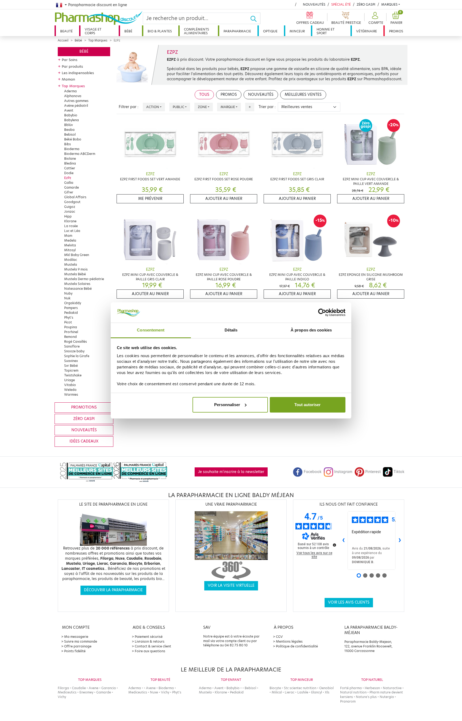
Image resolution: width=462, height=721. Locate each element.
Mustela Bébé (75, 274)
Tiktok (399, 471)
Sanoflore (72, 346)
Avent (68, 110)
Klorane (70, 221)
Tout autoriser (307, 404)
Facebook (312, 471)
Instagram (343, 471)
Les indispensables (78, 72)
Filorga (63, 688)
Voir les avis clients (348, 602)
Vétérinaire (366, 31)
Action (152, 107)
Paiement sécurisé (149, 636)
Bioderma (71, 149)
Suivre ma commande (80, 641)
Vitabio (70, 385)
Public (178, 107)
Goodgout (72, 202)
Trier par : (267, 106)
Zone (202, 107)
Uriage (69, 380)
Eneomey (86, 692)
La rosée (71, 226)
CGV (279, 636)
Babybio (70, 115)
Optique (270, 31)
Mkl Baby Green (76, 255)
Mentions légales (289, 641)
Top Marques (97, 40)
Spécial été (341, 4)
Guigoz (69, 206)
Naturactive (392, 688)
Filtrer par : (128, 106)
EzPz (67, 178)
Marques (389, 4)
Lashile (302, 692)
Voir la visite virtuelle (231, 585)
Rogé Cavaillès (75, 341)
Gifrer (68, 192)
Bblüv (68, 125)
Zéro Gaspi (366, 4)
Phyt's (68, 317)
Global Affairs (75, 197)
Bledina (70, 163)
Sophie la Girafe (76, 356)
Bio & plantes (160, 31)
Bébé (128, 31)
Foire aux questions (150, 651)
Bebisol (70, 134)
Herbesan (372, 688)
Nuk (67, 298)
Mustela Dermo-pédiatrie (84, 279)
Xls (327, 692)
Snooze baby (74, 351)
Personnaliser (227, 404)
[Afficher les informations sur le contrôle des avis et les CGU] (334, 545)
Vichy (62, 697)
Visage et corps (93, 31)
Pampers (71, 308)
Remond (70, 336)
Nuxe (154, 692)
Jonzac (69, 211)
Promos (396, 31)
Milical (277, 692)
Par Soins (69, 59)
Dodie (69, 173)
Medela (70, 240)
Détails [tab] (231, 330)
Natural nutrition (353, 692)
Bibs (67, 144)
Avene (93, 688)
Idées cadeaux (84, 441)
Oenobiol (326, 688)
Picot (68, 322)
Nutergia (387, 697)
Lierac (289, 692)
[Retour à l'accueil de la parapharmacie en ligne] (99, 18)
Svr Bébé (71, 365)
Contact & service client (153, 646)
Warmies (71, 394)
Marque (228, 107)
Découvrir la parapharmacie (113, 590)
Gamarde (71, 187)
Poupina (70, 327)
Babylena (71, 120)
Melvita (70, 245)
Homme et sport (325, 31)
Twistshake (73, 375)
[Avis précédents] (343, 540)
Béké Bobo (72, 139)
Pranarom (348, 701)
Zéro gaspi (84, 418)
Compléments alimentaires (196, 31)
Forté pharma (351, 688)
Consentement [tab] (150, 330)
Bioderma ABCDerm (79, 153)
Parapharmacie (237, 31)
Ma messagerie (76, 636)
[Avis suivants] (399, 540)
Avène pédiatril (76, 105)
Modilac (70, 259)
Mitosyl (70, 250)
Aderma (70, 91)
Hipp (68, 216)
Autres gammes (76, 100)
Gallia (68, 182)
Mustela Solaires (77, 283)
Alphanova (72, 96)
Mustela (70, 264)
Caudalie (79, 688)
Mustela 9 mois (76, 269)
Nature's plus (366, 697)
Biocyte (275, 688)
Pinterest (373, 471)
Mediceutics (67, 692)
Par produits (72, 66)
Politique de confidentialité (297, 646)
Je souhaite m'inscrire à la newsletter (231, 471)
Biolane (70, 158)
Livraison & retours (149, 641)
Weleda (70, 389)
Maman (68, 79)
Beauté (66, 31)
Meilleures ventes (303, 94)
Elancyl (316, 692)
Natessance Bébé (78, 288)
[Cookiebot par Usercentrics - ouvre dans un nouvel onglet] (322, 312)
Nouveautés (314, 4)
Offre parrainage (77, 646)
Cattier (69, 168)
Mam (68, 235)
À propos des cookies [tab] (311, 330)
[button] (375, 18)
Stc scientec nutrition (300, 688)
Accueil (63, 40)
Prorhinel (71, 332)
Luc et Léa (72, 230)
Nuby (68, 293)
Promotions (84, 407)
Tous (204, 94)
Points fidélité (75, 651)
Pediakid (71, 312)
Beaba (69, 129)
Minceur (297, 31)
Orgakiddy (72, 303)
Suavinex (71, 360)
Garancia (108, 688)
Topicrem (71, 370)
